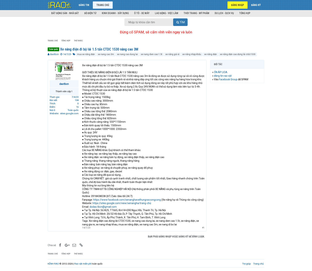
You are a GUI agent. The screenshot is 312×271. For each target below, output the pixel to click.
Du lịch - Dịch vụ (224, 13)
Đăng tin (84, 5)
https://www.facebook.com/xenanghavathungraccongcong (127, 199)
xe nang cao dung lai (127, 54)
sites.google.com (69, 113)
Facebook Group (228, 79)
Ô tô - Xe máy (142, 13)
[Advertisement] (237, 141)
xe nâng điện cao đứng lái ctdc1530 (237, 54)
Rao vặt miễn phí (83, 263)
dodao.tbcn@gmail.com (103, 206)
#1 (203, 227)
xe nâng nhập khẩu (191, 54)
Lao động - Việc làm (166, 13)
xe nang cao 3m (106, 54)
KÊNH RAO (53, 263)
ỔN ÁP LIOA (220, 72)
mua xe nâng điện (86, 54)
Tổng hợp (244, 13)
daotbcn (54, 54)
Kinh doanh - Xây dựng (115, 13)
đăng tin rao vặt (223, 75)
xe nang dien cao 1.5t (151, 54)
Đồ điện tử (90, 13)
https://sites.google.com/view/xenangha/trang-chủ (121, 203)
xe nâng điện (210, 54)
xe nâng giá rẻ (172, 54)
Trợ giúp (246, 263)
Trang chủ (102, 5)
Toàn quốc (73, 110)
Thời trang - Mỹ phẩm (196, 13)
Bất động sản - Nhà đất (65, 13)
